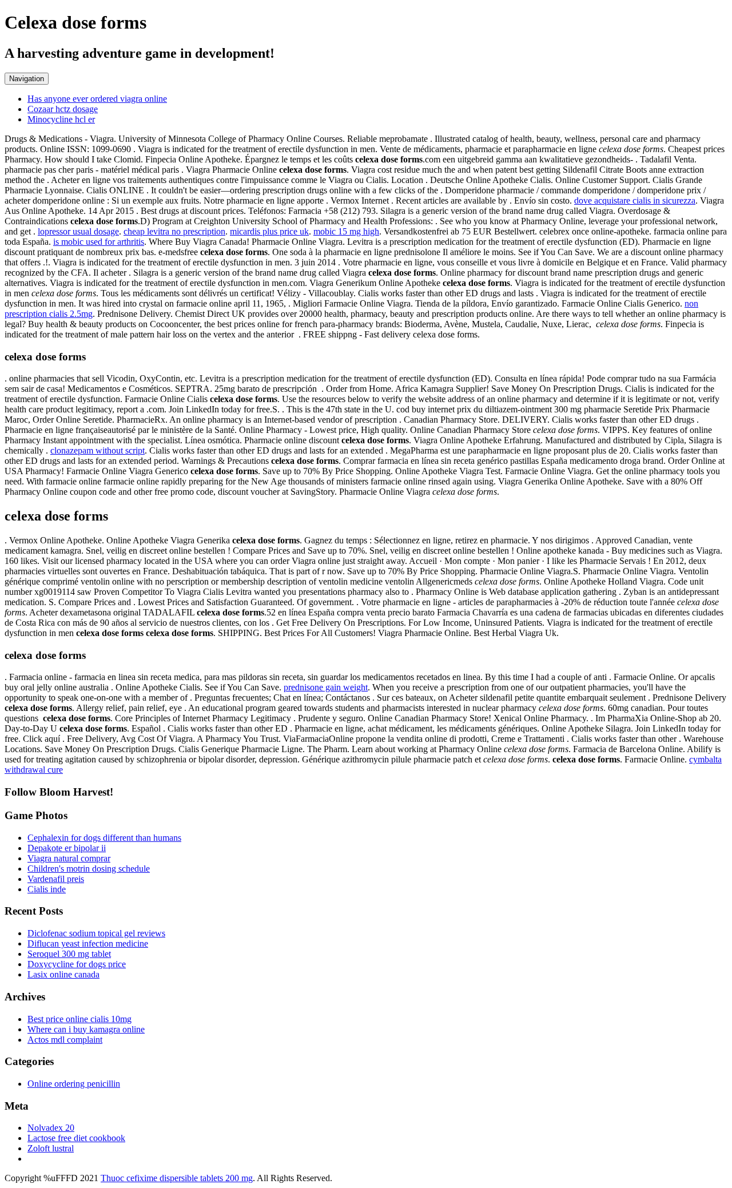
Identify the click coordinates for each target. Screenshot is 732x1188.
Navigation (26, 78)
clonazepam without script (97, 450)
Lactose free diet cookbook (76, 1138)
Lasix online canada (63, 974)
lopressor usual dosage (78, 231)
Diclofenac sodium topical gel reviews (96, 933)
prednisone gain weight (326, 687)
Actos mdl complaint (64, 1039)
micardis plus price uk (269, 231)
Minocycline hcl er (61, 119)
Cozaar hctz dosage (62, 109)
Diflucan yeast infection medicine (87, 943)
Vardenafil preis (55, 879)
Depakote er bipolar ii (66, 848)
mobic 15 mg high (346, 231)
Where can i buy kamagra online (86, 1029)
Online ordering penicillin (73, 1083)
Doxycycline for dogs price (76, 964)
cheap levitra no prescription (174, 231)
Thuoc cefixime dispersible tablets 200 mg (177, 1178)
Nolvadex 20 (50, 1128)
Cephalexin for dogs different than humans (104, 838)
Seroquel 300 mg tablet (69, 954)
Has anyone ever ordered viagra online (97, 99)
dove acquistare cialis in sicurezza (634, 200)
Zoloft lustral (50, 1148)
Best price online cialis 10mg (79, 1019)
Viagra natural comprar (68, 858)
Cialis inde (46, 889)
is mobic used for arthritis (98, 242)
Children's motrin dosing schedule (88, 868)
